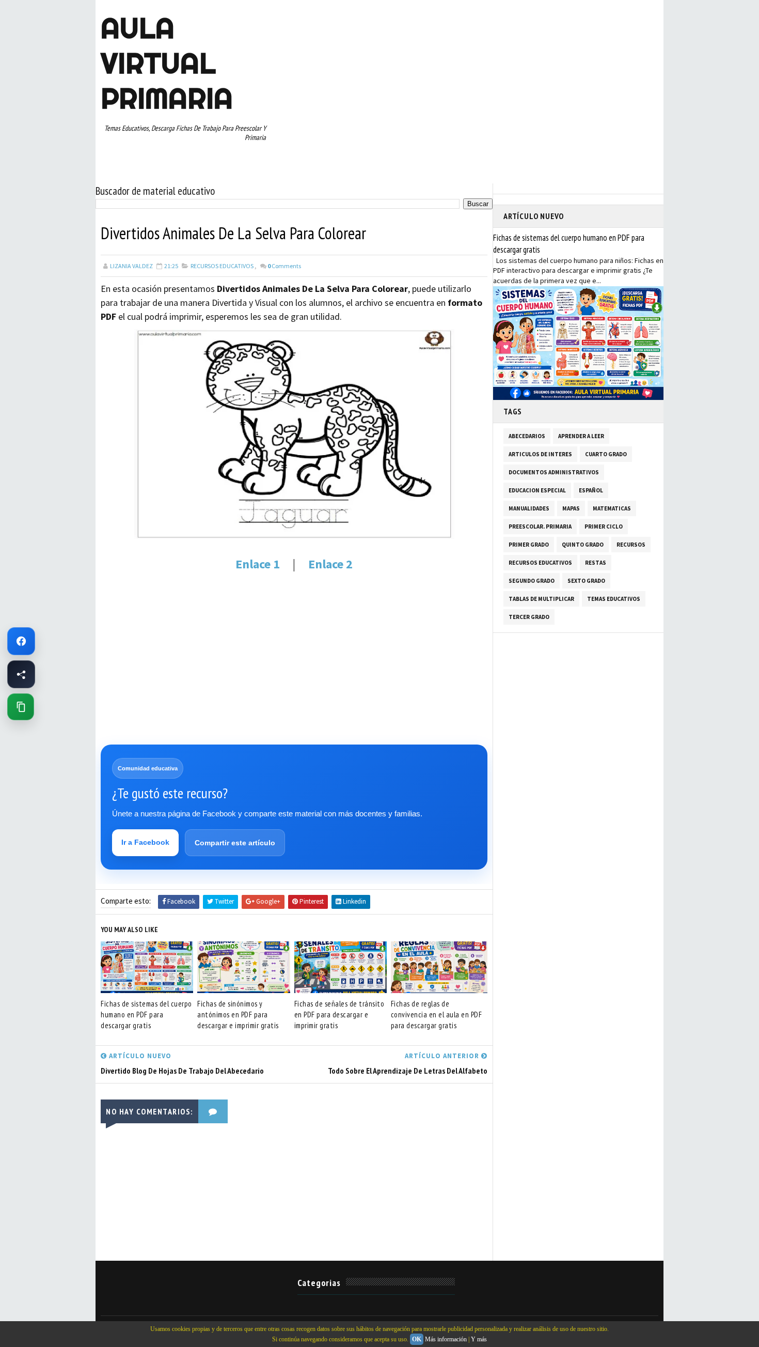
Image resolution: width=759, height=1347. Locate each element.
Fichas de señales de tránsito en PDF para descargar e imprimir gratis (339, 1014)
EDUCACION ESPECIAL (537, 490)
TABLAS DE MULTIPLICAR (541, 598)
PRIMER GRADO (529, 544)
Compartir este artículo (235, 843)
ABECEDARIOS (527, 436)
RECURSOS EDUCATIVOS (222, 266)
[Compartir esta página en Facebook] (21, 674)
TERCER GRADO (529, 617)
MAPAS (571, 508)
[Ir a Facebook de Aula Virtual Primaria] (21, 641)
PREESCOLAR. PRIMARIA (540, 526)
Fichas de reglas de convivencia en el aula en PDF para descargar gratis (436, 1014)
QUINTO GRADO (583, 544)
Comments (284, 266)
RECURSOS (630, 544)
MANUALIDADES (529, 508)
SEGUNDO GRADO (532, 580)
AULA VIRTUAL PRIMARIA (167, 63)
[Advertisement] (294, 657)
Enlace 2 (330, 564)
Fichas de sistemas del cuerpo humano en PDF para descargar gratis (146, 1014)
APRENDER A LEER (581, 436)
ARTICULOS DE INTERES (540, 454)
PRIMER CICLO (603, 526)
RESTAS (595, 562)
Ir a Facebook (145, 842)
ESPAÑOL (591, 490)
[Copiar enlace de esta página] (20, 706)
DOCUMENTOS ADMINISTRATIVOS (554, 472)
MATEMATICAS (612, 508)
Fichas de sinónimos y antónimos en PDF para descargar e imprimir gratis (238, 1014)
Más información (446, 1339)
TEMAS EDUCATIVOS (613, 598)
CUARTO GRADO (606, 454)
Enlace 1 (257, 564)
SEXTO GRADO (586, 580)
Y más (479, 1339)
